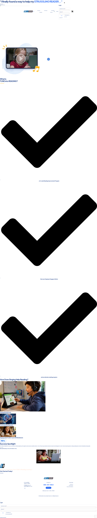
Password (2, 509)
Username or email (62, 8)
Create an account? (3, 517)
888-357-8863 (48, 485)
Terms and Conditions (70, 486)
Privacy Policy (71, 485)
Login (61, 15)
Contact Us (71, 484)
